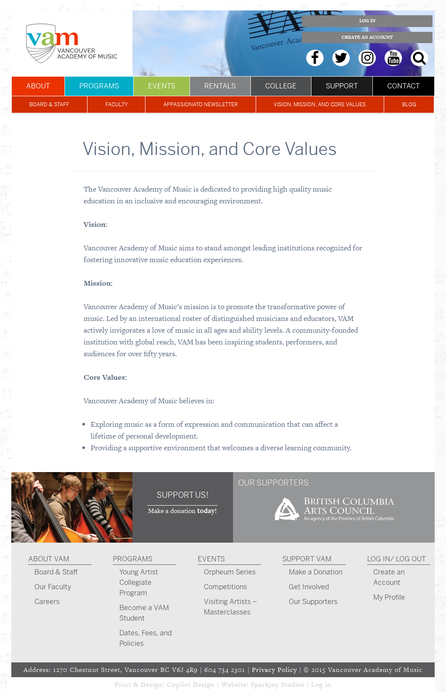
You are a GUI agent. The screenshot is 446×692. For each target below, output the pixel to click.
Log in (321, 684)
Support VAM (306, 559)
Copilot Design (191, 684)
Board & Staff (49, 104)
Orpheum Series (230, 572)
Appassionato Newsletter (200, 104)
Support (342, 86)
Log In (367, 20)
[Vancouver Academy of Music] (71, 43)
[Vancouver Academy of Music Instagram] (367, 58)
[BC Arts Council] (334, 524)
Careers (47, 601)
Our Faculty (52, 586)
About (38, 86)
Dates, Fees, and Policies (145, 638)
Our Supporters (313, 601)
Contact (403, 86)
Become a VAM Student (144, 613)
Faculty (116, 104)
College (281, 86)
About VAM (48, 559)
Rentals (220, 86)
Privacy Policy (274, 669)
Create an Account (367, 37)
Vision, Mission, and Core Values (320, 104)
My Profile (389, 597)
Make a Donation (315, 572)
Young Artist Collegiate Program (138, 582)
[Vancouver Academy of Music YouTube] (393, 58)
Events (161, 86)
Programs (99, 86)
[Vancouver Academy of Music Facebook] (315, 58)
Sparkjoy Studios (277, 684)
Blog (409, 104)
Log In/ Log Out (396, 559)
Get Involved (309, 586)
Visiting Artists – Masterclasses (230, 607)
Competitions (225, 586)
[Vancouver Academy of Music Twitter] (341, 58)
